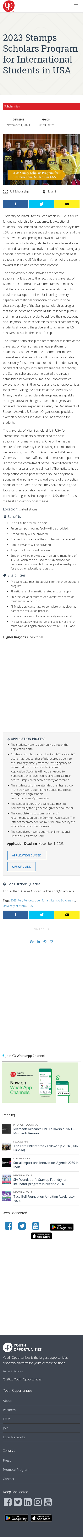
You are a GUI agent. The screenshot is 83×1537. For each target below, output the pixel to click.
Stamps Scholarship (62, 900)
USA (30, 906)
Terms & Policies (13, 1371)
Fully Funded (25, 900)
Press (7, 1460)
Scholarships (12, 106)
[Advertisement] (41, 684)
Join (5, 1428)
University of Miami (14, 906)
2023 (13, 900)
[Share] (15, 204)
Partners (9, 1410)
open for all (42, 900)
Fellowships (21, 1141)
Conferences (21, 1158)
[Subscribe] (67, 204)
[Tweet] (41, 204)
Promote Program (16, 1469)
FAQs (6, 1419)
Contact (8, 1479)
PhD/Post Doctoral (25, 1124)
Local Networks (14, 1437)
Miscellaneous (22, 1175)
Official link (21, 866)
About (7, 1401)
